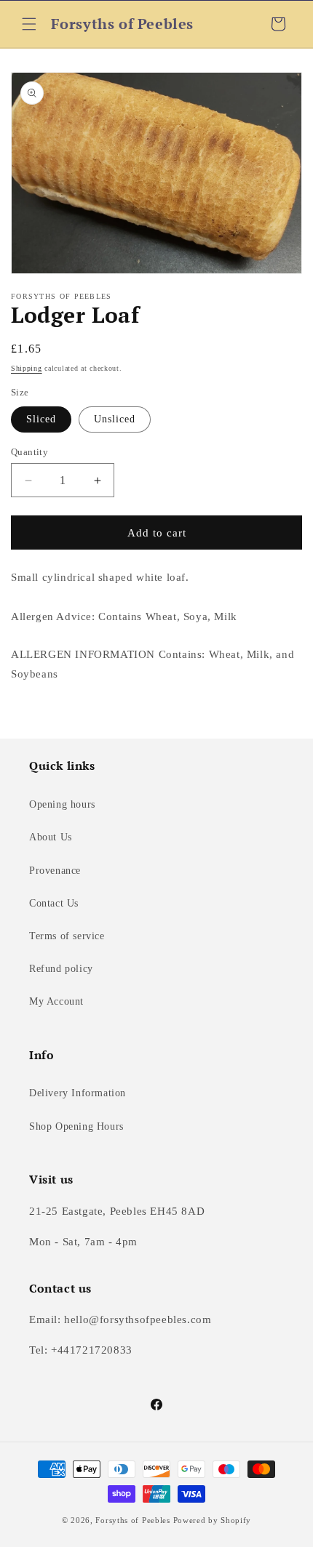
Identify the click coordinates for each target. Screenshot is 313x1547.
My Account (56, 1001)
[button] (29, 24)
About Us (50, 837)
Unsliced (114, 419)
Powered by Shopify (212, 1520)
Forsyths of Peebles (132, 1520)
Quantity (29, 451)
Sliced (41, 419)
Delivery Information (77, 1093)
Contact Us (54, 903)
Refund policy (61, 968)
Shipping (26, 368)
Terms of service (67, 936)
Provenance (55, 870)
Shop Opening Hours (76, 1126)
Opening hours (62, 804)
